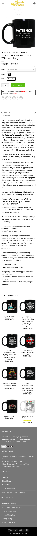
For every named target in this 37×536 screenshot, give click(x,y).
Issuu (10, 442)
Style (3, 69)
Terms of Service (8, 522)
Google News (21, 442)
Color (3, 74)
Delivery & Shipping (8, 504)
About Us (4, 477)
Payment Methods (8, 511)
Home (16, 10)
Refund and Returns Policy (11, 507)
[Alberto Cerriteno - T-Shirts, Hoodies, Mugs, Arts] (18, 3)
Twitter (13, 439)
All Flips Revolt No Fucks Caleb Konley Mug (27, 352)
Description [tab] (7, 112)
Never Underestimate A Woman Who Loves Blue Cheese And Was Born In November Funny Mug (27, 321)
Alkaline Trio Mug (9, 416)
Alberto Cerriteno (21, 533)
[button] (2, 3)
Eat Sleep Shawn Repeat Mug (9, 317)
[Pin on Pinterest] (17, 97)
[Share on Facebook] (6, 97)
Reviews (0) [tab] (6, 115)
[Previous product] (20, 13)
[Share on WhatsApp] (3, 97)
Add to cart (18, 85)
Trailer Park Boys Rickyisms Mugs (27, 417)
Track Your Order (8, 488)
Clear (34, 66)
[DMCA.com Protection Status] (7, 446)
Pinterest (26, 439)
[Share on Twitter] (10, 97)
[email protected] (15, 461)
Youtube (19, 439)
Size (2, 78)
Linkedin (4, 442)
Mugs (21, 10)
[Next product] (16, 13)
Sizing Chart (6, 481)
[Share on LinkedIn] (21, 97)
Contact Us (5, 485)
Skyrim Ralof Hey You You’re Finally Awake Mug (9, 385)
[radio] (8, 74)
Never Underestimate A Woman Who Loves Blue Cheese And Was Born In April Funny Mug (9, 355)
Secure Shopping (8, 515)
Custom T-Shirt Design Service (13, 492)
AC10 (15, 93)
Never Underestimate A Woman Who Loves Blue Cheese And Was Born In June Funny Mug (27, 388)
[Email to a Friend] (14, 97)
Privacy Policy (6, 519)
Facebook (5, 439)
